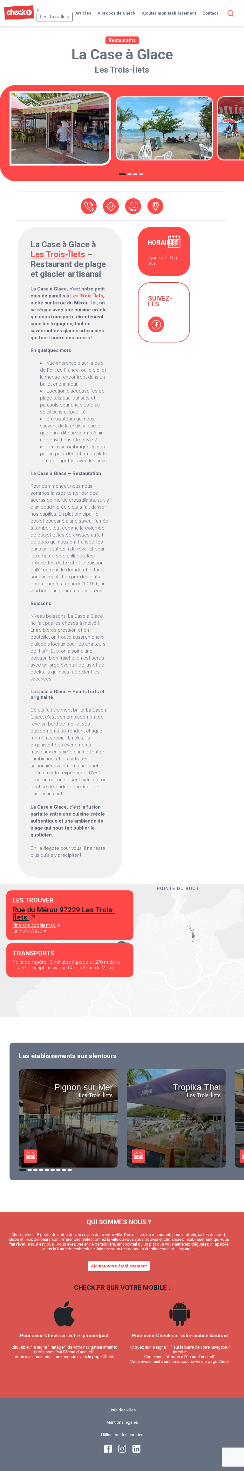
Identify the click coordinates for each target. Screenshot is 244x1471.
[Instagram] (122, 1451)
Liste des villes (122, 1410)
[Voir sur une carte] (155, 206)
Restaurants (122, 40)
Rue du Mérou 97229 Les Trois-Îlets (64, 913)
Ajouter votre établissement (119, 1266)
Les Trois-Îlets (122, 70)
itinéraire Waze (28, 931)
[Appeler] (89, 206)
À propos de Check (116, 13)
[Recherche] (229, 13)
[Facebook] (156, 324)
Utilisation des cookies (122, 1434)
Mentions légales (122, 1422)
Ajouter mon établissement (169, 13)
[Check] (19, 18)
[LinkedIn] (136, 1451)
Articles (83, 13)
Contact (210, 13)
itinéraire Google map (34, 925)
